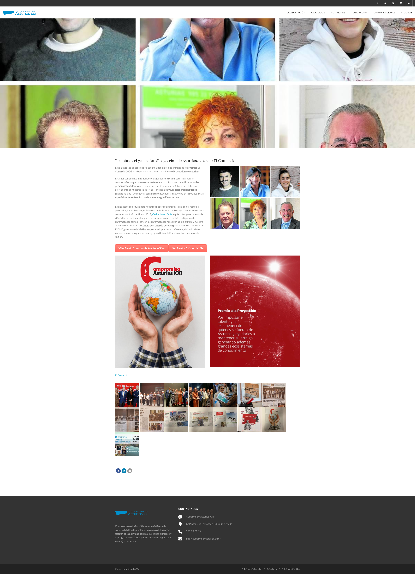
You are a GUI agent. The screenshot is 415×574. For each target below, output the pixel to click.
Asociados (318, 12)
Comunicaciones (384, 12)
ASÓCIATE (407, 12)
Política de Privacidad (252, 569)
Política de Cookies (291, 569)
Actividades (339, 12)
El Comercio (121, 375)
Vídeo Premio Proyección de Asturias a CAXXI (142, 248)
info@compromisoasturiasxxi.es (203, 538)
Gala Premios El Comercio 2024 (187, 248)
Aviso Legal (272, 569)
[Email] (129, 470)
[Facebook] (118, 470)
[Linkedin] (124, 470)
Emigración (360, 12)
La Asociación (296, 12)
